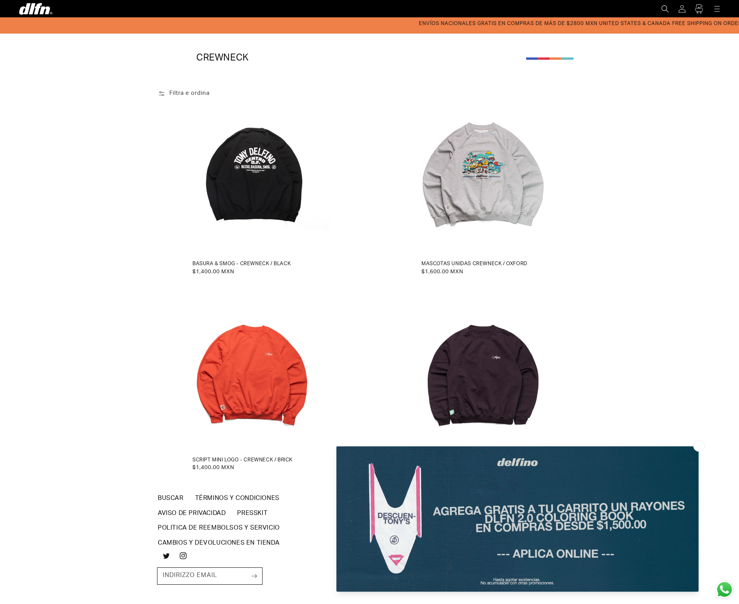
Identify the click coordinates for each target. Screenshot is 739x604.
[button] (665, 8)
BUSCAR (171, 499)
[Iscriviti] (254, 575)
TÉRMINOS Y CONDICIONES (237, 499)
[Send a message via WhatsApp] (724, 589)
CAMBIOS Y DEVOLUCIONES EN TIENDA (218, 543)
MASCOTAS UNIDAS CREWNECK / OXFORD (474, 264)
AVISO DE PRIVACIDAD (192, 514)
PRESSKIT (252, 514)
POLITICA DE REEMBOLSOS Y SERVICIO (219, 528)
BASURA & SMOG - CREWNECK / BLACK (241, 264)
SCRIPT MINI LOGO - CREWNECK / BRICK (242, 460)
